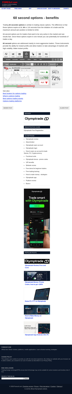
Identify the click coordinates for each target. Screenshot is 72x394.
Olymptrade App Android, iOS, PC (37, 335)
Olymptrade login (31, 148)
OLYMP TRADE (6, 8)
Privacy (36, 386)
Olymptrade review (32, 139)
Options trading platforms (12, 101)
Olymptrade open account (34, 145)
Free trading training (32, 171)
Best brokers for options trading (14, 93)
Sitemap (59, 386)
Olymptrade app (31, 177)
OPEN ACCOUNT (42, 8)
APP (30, 8)
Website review (31, 165)
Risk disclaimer (45, 386)
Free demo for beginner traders (36, 168)
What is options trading (11, 96)
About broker (30, 142)
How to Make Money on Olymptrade (33, 317)
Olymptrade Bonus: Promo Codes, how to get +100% (34, 283)
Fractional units (31, 156)
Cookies (53, 386)
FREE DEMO (18, 8)
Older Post (64, 108)
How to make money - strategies (36, 174)
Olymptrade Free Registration (33, 130)
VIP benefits (30, 162)
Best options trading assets (13, 98)
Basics (28, 183)
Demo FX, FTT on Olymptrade (35, 301)
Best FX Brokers (54, 8)
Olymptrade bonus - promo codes (37, 159)
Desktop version (28, 386)
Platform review (31, 180)
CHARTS (66, 8)
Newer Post (7, 108)
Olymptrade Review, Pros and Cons (35, 266)
